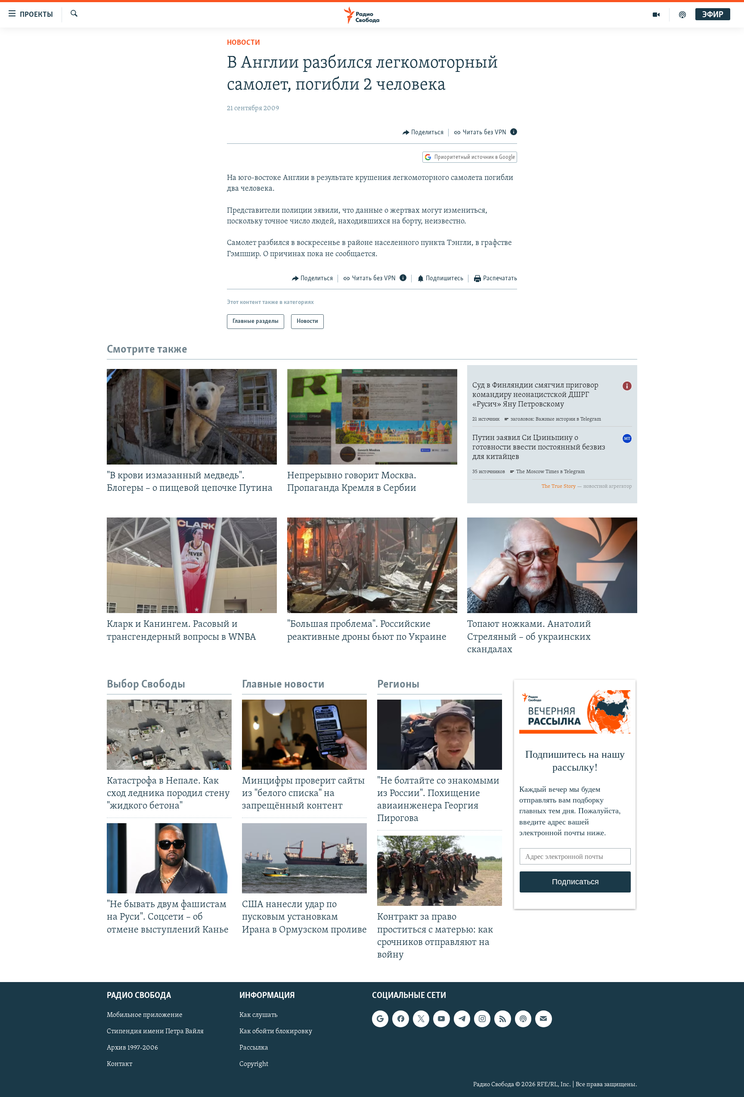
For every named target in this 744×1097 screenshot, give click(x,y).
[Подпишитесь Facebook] (400, 1018)
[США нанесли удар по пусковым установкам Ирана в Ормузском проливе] (304, 858)
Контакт (119, 1064)
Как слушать (258, 1015)
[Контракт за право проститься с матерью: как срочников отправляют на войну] (439, 871)
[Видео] (656, 14)
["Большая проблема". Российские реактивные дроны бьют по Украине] (372, 565)
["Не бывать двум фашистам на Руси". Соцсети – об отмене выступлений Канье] (169, 858)
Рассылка (253, 1047)
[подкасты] (682, 14)
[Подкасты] (523, 1018)
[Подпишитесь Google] (380, 1018)
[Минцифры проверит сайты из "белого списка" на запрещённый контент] (304, 735)
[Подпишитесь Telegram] (462, 1018)
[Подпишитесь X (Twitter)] (421, 1018)
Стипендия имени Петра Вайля (155, 1031)
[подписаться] (543, 1018)
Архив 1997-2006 (132, 1047)
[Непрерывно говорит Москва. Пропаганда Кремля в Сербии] (372, 417)
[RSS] (502, 1018)
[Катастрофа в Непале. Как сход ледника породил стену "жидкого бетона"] (169, 735)
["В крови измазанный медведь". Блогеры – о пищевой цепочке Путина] (192, 417)
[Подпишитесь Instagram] (482, 1018)
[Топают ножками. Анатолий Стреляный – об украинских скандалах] (552, 565)
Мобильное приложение (145, 1015)
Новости (243, 43)
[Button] (423, 132)
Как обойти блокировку (275, 1031)
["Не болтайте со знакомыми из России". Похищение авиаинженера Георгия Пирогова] (439, 735)
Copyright (253, 1064)
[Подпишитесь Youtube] (441, 1018)
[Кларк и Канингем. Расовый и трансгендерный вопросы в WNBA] (192, 565)
